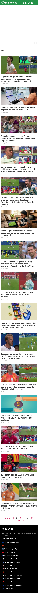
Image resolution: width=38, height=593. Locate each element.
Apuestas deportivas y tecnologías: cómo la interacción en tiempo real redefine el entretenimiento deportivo (19, 325)
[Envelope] (32, 3)
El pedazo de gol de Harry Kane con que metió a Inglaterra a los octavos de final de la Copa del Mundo (18, 356)
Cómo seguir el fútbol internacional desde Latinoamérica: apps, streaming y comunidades (18, 233)
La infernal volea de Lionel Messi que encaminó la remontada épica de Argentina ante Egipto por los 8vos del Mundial (17, 201)
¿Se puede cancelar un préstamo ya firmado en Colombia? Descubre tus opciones (16, 417)
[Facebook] (26, 3)
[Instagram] (23, 3)
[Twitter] (29, 3)
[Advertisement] (19, 22)
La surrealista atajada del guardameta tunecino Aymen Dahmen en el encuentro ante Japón (19, 505)
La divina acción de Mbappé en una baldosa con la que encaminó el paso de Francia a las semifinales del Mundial (18, 169)
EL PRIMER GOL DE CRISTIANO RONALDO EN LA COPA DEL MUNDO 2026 (18, 447)
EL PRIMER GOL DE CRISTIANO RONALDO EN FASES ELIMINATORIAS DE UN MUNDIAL (18, 294)
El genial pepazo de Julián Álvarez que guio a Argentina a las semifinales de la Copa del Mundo (18, 138)
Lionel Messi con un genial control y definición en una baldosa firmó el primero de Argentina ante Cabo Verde (17, 263)
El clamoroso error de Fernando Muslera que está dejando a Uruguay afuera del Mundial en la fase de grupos (18, 387)
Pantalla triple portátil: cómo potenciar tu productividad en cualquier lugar (18, 108)
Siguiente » (20, 520)
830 (32, 518)
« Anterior (7, 518)
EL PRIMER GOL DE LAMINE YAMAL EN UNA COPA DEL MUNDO (17, 476)
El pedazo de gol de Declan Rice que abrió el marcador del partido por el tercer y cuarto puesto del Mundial (16, 79)
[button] (35, 43)
